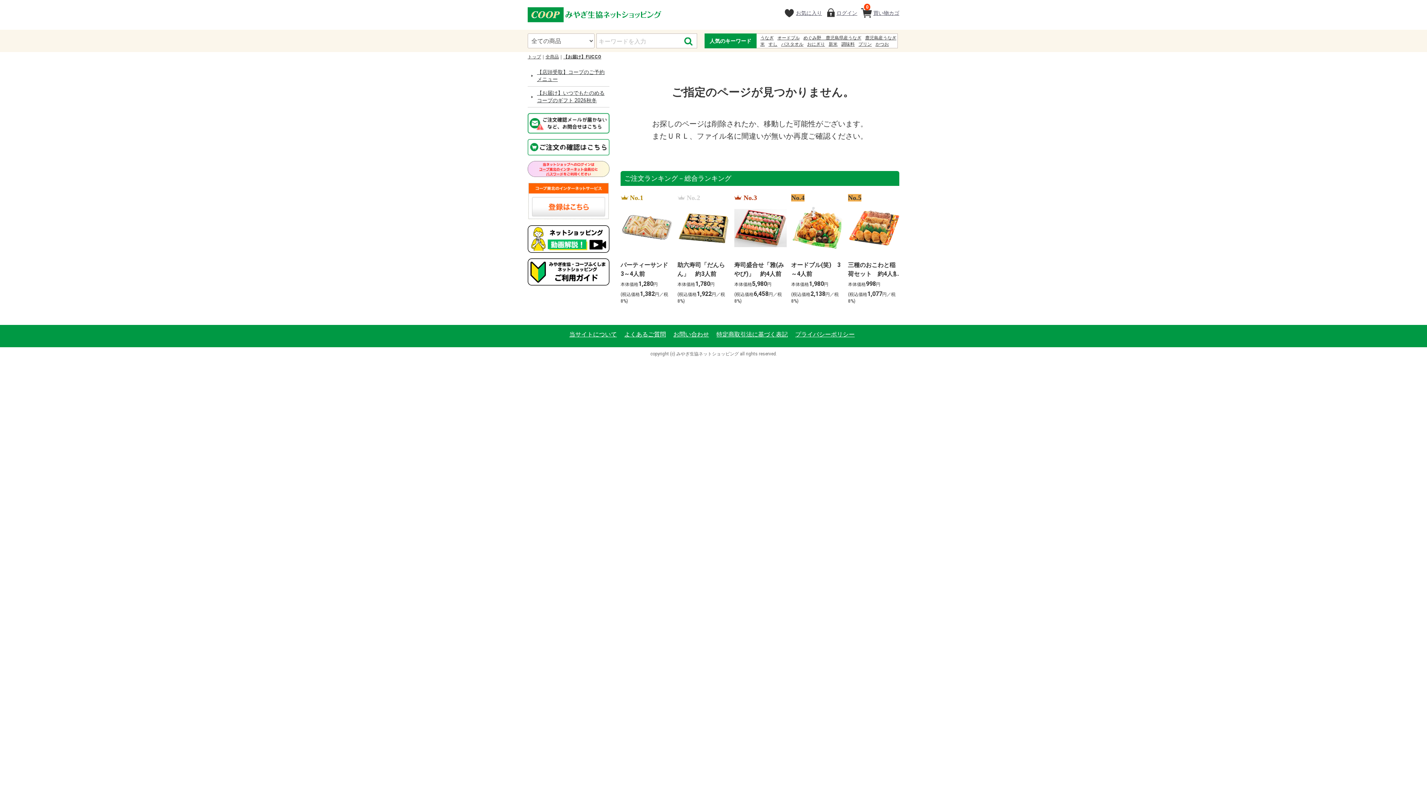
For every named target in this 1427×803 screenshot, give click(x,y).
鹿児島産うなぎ (880, 38)
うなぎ (767, 38)
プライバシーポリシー (825, 334)
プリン (865, 44)
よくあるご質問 (645, 334)
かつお (882, 44)
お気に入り (809, 13)
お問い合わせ (691, 334)
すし (772, 44)
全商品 (552, 56)
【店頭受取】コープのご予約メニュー (571, 76)
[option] (644, 249)
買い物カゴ (882, 10)
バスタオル (792, 44)
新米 (833, 44)
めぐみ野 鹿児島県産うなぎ (832, 38)
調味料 (848, 44)
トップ (534, 56)
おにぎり (816, 44)
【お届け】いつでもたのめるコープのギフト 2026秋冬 (571, 96)
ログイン (847, 13)
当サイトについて (593, 334)
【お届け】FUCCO (582, 56)
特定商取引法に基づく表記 (752, 334)
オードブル (788, 38)
